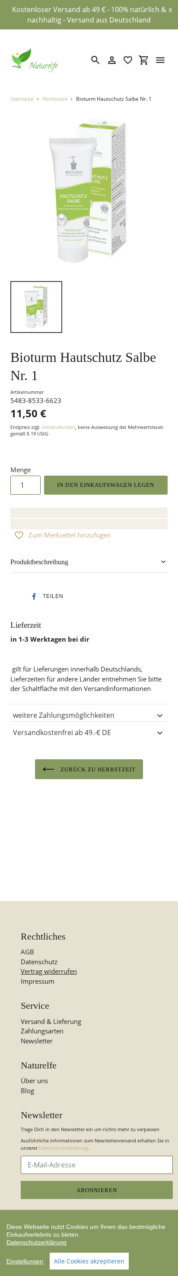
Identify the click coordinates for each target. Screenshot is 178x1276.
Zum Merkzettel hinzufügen (70, 535)
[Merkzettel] (128, 60)
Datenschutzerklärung (63, 1148)
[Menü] (160, 60)
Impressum (37, 981)
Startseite (22, 98)
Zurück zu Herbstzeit (97, 769)
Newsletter (37, 1040)
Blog (27, 1090)
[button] (45, 596)
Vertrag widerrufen (49, 971)
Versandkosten (58, 427)
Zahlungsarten (42, 1031)
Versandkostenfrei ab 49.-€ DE (62, 732)
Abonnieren (96, 1190)
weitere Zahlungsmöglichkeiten (63, 715)
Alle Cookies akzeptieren (89, 1261)
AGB (27, 951)
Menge (20, 469)
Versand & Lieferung (51, 1021)
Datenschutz (39, 961)
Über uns (34, 1080)
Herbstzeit (54, 98)
